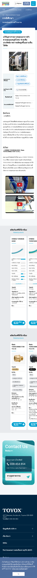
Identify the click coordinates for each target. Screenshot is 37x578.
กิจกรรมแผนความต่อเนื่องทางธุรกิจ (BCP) (17, 550)
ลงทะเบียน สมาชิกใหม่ (26, 3)
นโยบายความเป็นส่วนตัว (19, 569)
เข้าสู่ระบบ (19, 3)
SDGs (5, 543)
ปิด (18, 574)
